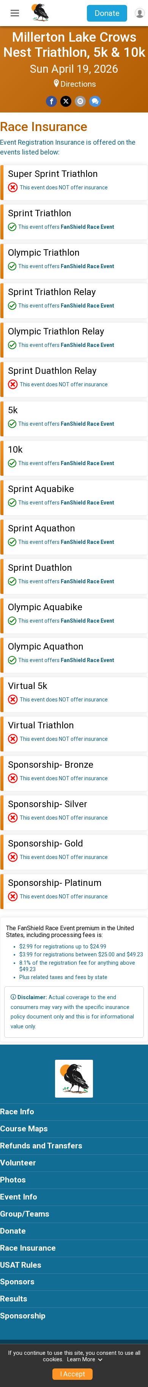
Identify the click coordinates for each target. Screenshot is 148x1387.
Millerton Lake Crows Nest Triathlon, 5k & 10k (74, 44)
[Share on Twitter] (65, 101)
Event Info (18, 1196)
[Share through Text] (95, 101)
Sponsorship (23, 1315)
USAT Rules (20, 1265)
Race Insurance (28, 1248)
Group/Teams (24, 1213)
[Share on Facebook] (51, 101)
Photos (13, 1179)
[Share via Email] (80, 101)
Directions (78, 84)
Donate (107, 13)
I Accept (72, 1374)
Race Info (17, 1111)
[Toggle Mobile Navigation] (15, 13)
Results (13, 1298)
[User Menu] (140, 13)
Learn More (81, 1359)
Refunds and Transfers (41, 1145)
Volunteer (18, 1162)
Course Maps (24, 1128)
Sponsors (17, 1281)
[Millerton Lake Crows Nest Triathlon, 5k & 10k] (39, 20)
